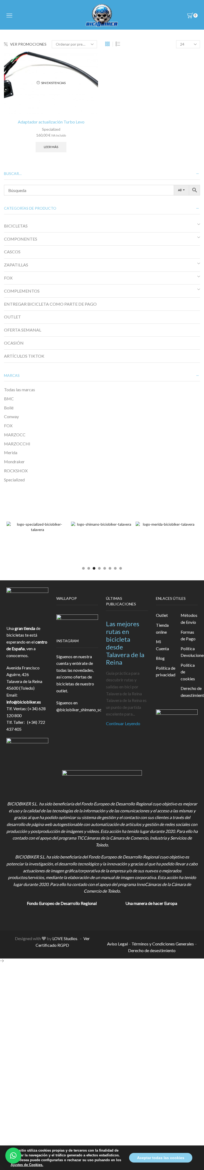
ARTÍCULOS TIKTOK (24, 355)
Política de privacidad (165, 671)
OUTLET (12, 316)
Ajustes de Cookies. (27, 1165)
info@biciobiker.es (23, 701)
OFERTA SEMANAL (22, 329)
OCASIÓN (14, 342)
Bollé (9, 407)
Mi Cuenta (162, 645)
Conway (11, 416)
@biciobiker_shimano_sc (78, 709)
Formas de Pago (188, 635)
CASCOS (12, 251)
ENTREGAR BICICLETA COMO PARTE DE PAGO (50, 303)
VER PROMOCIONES (28, 44)
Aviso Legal (117, 943)
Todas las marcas (19, 389)
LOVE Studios (64, 938)
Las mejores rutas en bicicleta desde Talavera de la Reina (125, 643)
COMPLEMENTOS (22, 290)
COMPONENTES (20, 238)
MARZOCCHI (17, 443)
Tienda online (162, 628)
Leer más (51, 147)
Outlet (162, 615)
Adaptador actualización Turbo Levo (51, 121)
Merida (10, 452)
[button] (83, 568)
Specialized (51, 129)
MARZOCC (15, 434)
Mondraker (14, 461)
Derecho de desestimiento (152, 950)
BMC (9, 398)
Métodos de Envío (189, 619)
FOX (8, 277)
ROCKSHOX (16, 470)
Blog (160, 658)
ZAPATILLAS (16, 264)
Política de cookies (188, 671)
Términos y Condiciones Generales (162, 943)
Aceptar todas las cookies (160, 1158)
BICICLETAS (16, 225)
